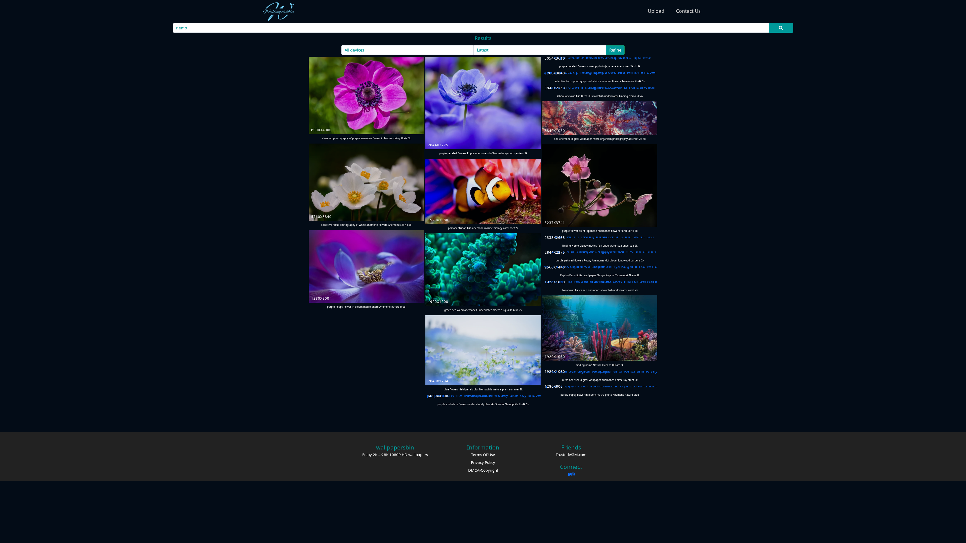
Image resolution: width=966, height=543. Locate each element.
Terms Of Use (483, 454)
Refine (615, 50)
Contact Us (688, 11)
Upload (656, 11)
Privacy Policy (483, 462)
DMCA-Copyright (483, 470)
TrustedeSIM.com (571, 454)
